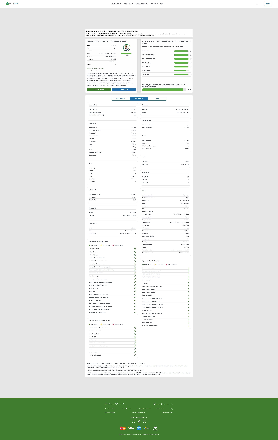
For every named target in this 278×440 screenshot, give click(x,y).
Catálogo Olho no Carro (141, 3)
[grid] (139, 231)
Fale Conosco (154, 3)
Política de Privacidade (138, 412)
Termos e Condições (167, 412)
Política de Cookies (110, 412)
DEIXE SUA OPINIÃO (99, 89)
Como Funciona (128, 3)
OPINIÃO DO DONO (120, 98)
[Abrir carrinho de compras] (256, 3)
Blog (161, 3)
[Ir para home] (12, 3)
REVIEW (157, 98)
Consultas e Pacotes (116, 3)
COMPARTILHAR (124, 89)
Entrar (268, 3)
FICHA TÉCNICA (139, 98)
